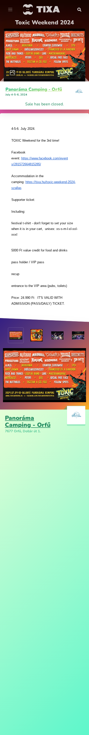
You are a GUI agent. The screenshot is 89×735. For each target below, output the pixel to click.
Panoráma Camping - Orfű (33, 89)
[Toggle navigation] (10, 10)
